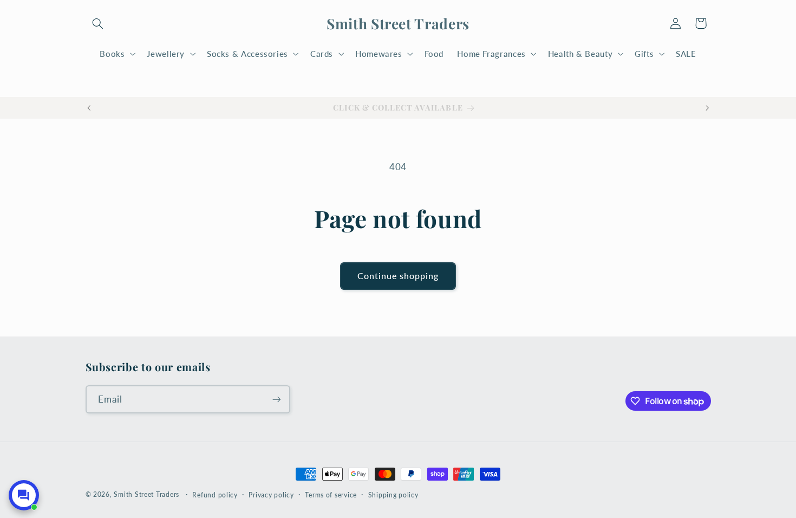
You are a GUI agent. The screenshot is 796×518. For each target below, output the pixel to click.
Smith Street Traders (146, 494)
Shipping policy (393, 494)
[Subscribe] (276, 399)
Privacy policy (271, 494)
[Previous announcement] (89, 108)
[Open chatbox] (24, 495)
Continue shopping (398, 275)
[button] (98, 23)
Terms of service (331, 494)
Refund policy (215, 494)
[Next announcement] (707, 108)
